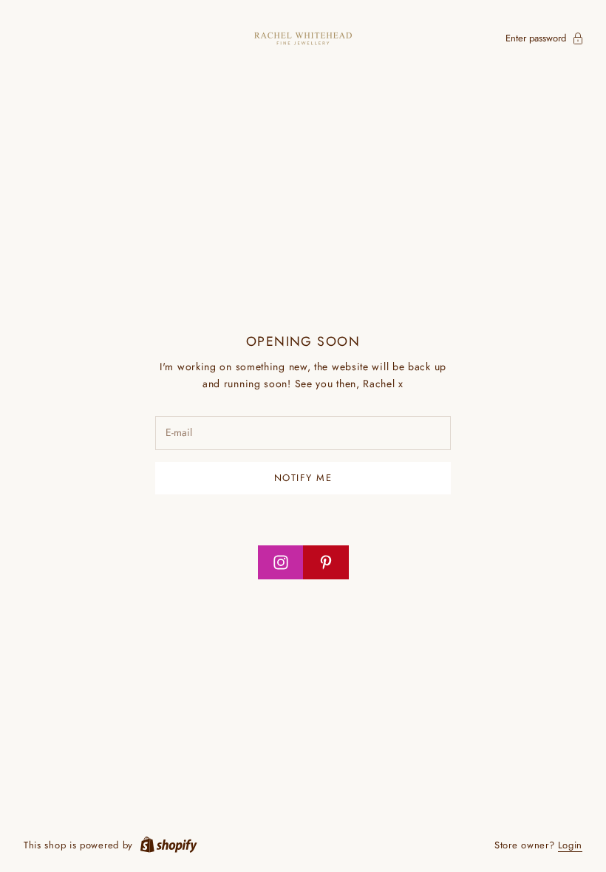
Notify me (303, 478)
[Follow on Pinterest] (326, 562)
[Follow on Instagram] (281, 562)
